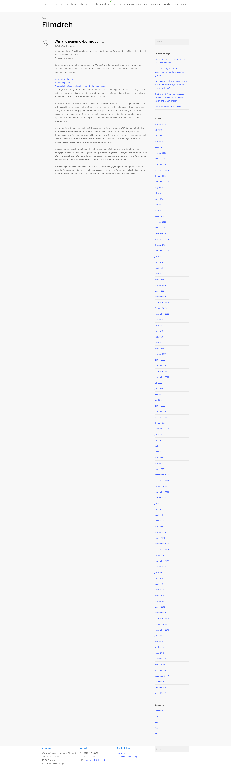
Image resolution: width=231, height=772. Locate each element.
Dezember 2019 (162, 543)
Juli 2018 (158, 635)
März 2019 (159, 595)
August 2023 (160, 319)
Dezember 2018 (162, 612)
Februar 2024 (160, 285)
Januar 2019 (160, 607)
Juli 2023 (158, 325)
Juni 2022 (159, 388)
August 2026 (160, 124)
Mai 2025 (159, 204)
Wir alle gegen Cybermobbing (79, 41)
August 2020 (160, 497)
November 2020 (162, 480)
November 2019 (162, 549)
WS (156, 733)
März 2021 (159, 457)
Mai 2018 (159, 641)
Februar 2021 (160, 463)
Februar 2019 (160, 601)
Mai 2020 (159, 515)
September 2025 (162, 181)
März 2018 (159, 653)
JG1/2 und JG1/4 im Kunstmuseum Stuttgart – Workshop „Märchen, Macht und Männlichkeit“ (170, 97)
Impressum (122, 753)
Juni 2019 (159, 578)
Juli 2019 (158, 572)
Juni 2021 (159, 440)
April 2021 (159, 451)
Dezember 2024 (162, 233)
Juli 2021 (158, 434)
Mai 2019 (159, 584)
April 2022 (159, 400)
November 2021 (162, 417)
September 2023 (162, 314)
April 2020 (159, 520)
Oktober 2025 (161, 176)
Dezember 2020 (162, 474)
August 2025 (160, 187)
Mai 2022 (159, 394)
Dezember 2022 (162, 365)
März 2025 (159, 216)
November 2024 (162, 239)
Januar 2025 (160, 227)
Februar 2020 (160, 532)
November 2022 (162, 371)
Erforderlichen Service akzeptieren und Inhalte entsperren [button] (81, 86)
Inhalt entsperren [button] (62, 82)
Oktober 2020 (161, 486)
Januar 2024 (160, 291)
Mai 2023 (159, 337)
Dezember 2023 (162, 296)
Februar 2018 (160, 658)
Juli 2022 (158, 383)
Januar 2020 (160, 538)
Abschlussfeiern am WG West (168, 106)
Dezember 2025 (162, 164)
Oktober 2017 (161, 681)
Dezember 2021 (162, 411)
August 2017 (160, 693)
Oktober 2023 (161, 308)
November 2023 (162, 302)
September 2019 (162, 561)
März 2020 (159, 526)
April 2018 (159, 647)
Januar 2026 (160, 158)
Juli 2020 (158, 503)
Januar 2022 (160, 406)
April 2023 (159, 342)
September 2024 (162, 250)
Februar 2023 (160, 354)
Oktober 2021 (161, 423)
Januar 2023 (160, 360)
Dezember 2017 (162, 670)
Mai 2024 (159, 268)
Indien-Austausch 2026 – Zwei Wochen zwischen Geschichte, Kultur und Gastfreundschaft (172, 84)
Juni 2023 (159, 331)
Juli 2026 (158, 130)
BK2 (156, 722)
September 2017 (162, 687)
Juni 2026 (159, 135)
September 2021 (162, 428)
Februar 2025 (160, 222)
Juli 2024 (158, 256)
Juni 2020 (159, 509)
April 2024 (159, 273)
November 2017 (162, 676)
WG (156, 728)
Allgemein (72, 46)
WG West (61, 46)
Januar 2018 (160, 664)
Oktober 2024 (161, 245)
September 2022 (162, 377)
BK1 (156, 716)
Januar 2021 (160, 469)
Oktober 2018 (161, 624)
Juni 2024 (159, 262)
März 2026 (159, 147)
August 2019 (160, 566)
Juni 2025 (159, 199)
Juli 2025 (158, 193)
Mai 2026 (159, 141)
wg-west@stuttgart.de (96, 760)
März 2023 (159, 348)
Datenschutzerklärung (127, 756)
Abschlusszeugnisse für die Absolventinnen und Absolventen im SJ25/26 (171, 72)
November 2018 (162, 618)
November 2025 (162, 170)
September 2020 (162, 492)
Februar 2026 (160, 153)
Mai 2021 (159, 446)
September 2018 (162, 630)
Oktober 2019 (161, 555)
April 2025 (159, 210)
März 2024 (159, 279)
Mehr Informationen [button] (64, 79)
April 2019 (159, 589)
